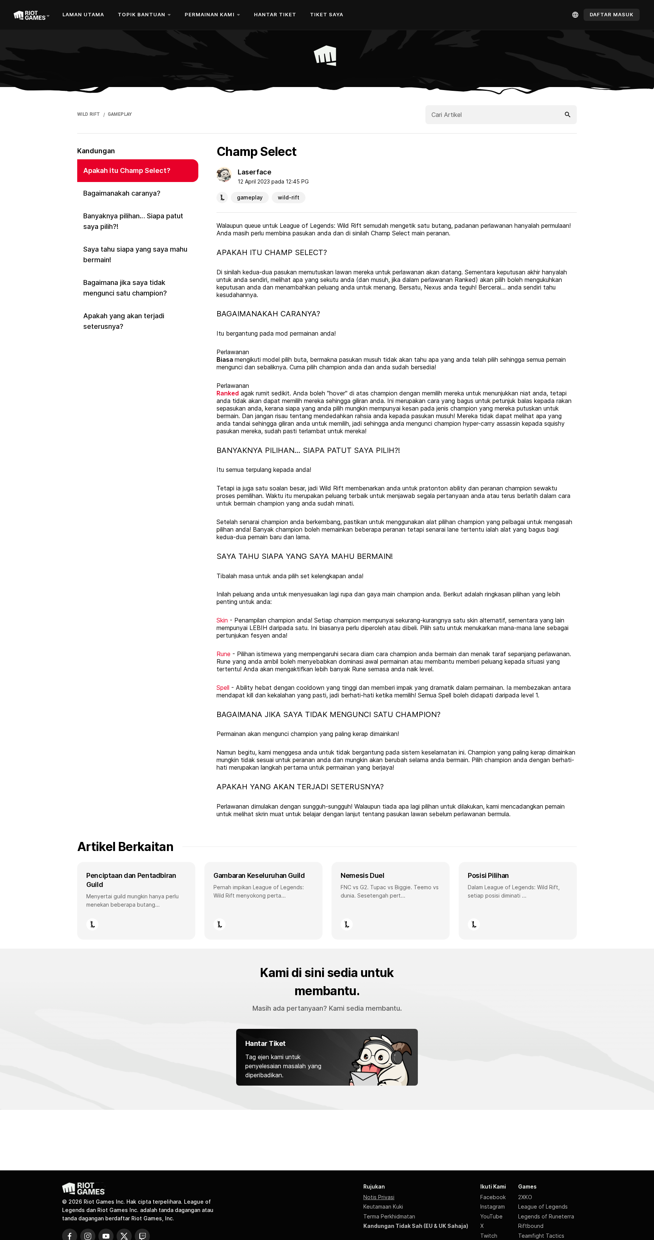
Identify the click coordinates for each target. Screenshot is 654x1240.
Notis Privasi (378, 1197)
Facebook (493, 1197)
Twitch (488, 1235)
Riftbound (530, 1226)
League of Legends (543, 1206)
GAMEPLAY (120, 114)
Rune (223, 654)
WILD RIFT (88, 114)
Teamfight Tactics (541, 1235)
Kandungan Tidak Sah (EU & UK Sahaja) (415, 1226)
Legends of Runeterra (546, 1216)
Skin (222, 620)
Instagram (492, 1206)
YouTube (491, 1216)
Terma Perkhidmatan (389, 1216)
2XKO (525, 1197)
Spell (222, 687)
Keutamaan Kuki (383, 1206)
